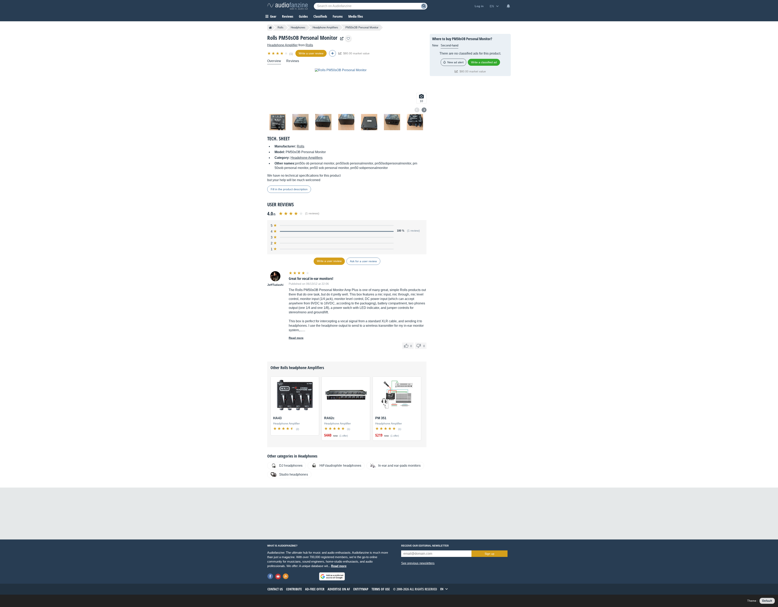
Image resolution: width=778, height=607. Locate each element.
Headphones (298, 27)
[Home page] (270, 28)
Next (424, 109)
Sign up (489, 553)
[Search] (423, 6)
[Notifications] (508, 6)
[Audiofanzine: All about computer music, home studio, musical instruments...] (287, 6)
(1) (291, 53)
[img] (278, 53)
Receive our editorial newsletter (425, 545)
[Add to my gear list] (348, 38)
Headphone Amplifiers (325, 27)
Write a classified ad (484, 62)
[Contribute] (332, 53)
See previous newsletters (418, 563)
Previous (417, 109)
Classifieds (320, 16)
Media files (355, 16)
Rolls (280, 27)
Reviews (287, 16)
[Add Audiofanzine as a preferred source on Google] (332, 576)
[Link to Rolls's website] (340, 38)
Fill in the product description (289, 189)
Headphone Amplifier (282, 45)
